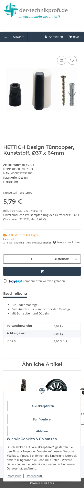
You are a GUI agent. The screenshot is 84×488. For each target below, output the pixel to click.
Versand (36, 211)
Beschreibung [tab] (15, 294)
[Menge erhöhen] (76, 259)
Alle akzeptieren (43, 406)
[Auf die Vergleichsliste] (61, 60)
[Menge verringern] (7, 259)
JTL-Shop (49, 483)
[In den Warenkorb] (6, 48)
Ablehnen (43, 431)
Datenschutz (34, 476)
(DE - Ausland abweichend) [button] (35, 242)
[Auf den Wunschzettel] (72, 60)
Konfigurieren (42, 419)
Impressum (14, 476)
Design (23, 177)
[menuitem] (18, 37)
